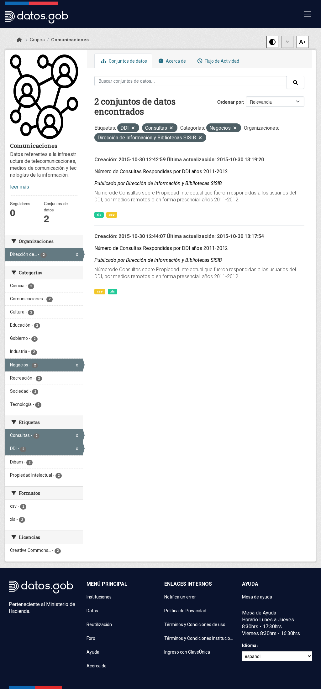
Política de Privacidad (185, 610)
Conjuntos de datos (127, 61)
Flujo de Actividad (221, 61)
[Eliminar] (133, 129)
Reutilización (99, 624)
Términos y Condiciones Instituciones (199, 638)
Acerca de (175, 61)
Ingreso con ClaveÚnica (187, 652)
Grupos (37, 40)
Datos (92, 610)
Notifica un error (180, 596)
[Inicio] (19, 40)
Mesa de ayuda (257, 596)
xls (99, 215)
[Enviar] (295, 82)
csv (112, 215)
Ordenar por (230, 102)
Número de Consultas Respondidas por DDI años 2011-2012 (161, 171)
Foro (91, 638)
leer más (19, 187)
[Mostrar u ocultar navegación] (307, 14)
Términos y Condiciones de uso (194, 624)
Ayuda (93, 652)
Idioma (249, 645)
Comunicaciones (70, 40)
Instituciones (99, 596)
